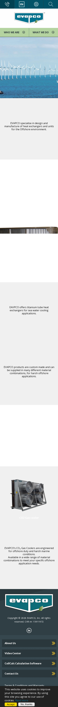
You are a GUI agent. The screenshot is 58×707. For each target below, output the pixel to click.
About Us (10, 643)
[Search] (51, 4)
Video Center (13, 653)
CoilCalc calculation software (23, 663)
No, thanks (26, 704)
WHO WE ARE (12, 32)
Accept (11, 704)
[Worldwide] (36, 4)
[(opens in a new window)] (29, 630)
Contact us (11, 673)
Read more (21, 700)
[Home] (29, 18)
